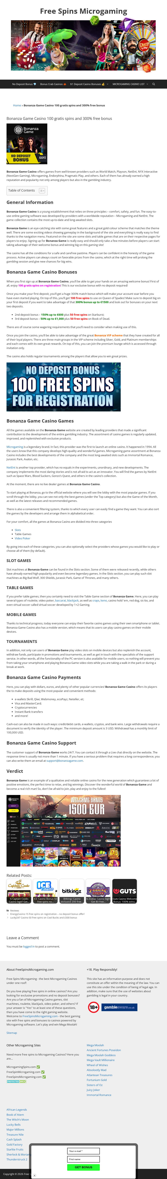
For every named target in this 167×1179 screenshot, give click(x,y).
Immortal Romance (99, 1095)
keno (104, 600)
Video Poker (22, 538)
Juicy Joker (93, 1090)
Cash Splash (14, 1139)
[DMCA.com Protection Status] (17, 1082)
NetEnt (11, 467)
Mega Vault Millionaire (101, 1060)
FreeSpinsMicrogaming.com (40, 1016)
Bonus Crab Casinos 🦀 (53, 84)
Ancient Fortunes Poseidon (104, 1050)
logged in (29, 946)
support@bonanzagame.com (64, 761)
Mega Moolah (95, 1045)
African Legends (17, 1109)
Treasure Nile (15, 1134)
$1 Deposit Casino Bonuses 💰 (87, 84)
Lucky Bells (14, 1124)
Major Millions (15, 1129)
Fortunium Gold (97, 1080)
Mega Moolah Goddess (101, 1055)
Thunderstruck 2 (17, 1159)
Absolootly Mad (96, 1070)
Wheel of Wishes (97, 1065)
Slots (18, 530)
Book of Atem (15, 1115)
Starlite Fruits (15, 1149)
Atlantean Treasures (99, 1075)
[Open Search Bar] (154, 84)
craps (95, 600)
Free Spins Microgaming (83, 11)
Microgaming (15, 447)
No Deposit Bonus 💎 (24, 84)
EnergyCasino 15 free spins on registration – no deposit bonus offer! (47, 914)
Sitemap (12, 1033)
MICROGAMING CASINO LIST (128, 84)
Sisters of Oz (95, 1085)
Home (17, 105)
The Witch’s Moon (18, 1119)
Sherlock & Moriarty (19, 1154)
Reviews (14, 910)
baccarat (60, 600)
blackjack (73, 600)
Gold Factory (15, 1144)
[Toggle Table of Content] (40, 190)
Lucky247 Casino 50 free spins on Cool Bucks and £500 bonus (43, 917)
